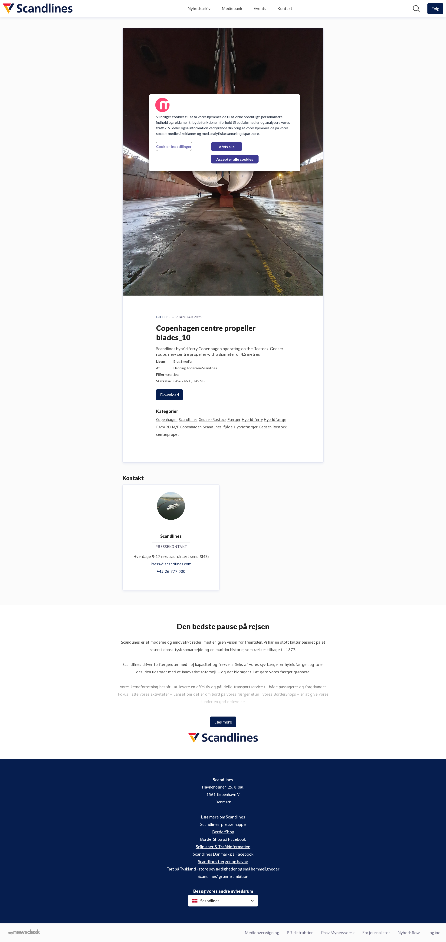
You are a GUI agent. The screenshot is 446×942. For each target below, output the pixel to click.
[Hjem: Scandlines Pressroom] (37, 8)
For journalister (376, 932)
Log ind (433, 932)
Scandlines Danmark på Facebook (223, 854)
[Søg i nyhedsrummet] (416, 8)
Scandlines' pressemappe (223, 824)
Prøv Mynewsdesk (338, 932)
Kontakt (284, 8)
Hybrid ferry (252, 419)
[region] (224, 132)
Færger (233, 419)
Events (259, 8)
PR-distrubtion (300, 932)
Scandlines (188, 419)
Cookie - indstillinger (174, 146)
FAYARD (163, 427)
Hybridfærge (275, 419)
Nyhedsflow (408, 932)
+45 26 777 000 (171, 571)
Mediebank (232, 8)
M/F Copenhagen (187, 427)
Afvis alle (227, 146)
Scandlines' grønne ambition (223, 876)
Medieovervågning (262, 932)
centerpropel (167, 434)
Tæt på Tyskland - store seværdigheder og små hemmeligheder (223, 868)
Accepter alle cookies (234, 159)
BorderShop (223, 831)
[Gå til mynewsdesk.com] (24, 932)
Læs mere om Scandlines (223, 816)
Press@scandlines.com (171, 564)
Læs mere (223, 721)
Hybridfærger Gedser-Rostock (260, 427)
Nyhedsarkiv (198, 8)
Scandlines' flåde (218, 427)
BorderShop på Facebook (223, 839)
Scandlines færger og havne (223, 861)
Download (169, 394)
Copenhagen (166, 419)
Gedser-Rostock (212, 419)
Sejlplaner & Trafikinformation (223, 846)
